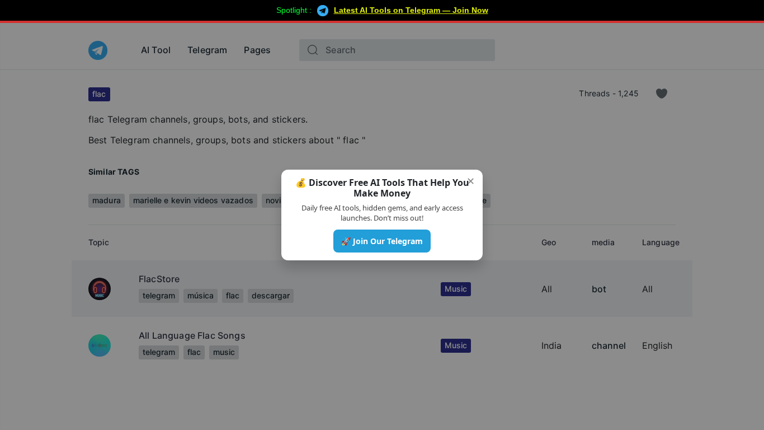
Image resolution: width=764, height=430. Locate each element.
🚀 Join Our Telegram (382, 241)
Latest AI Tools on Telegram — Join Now (411, 10)
